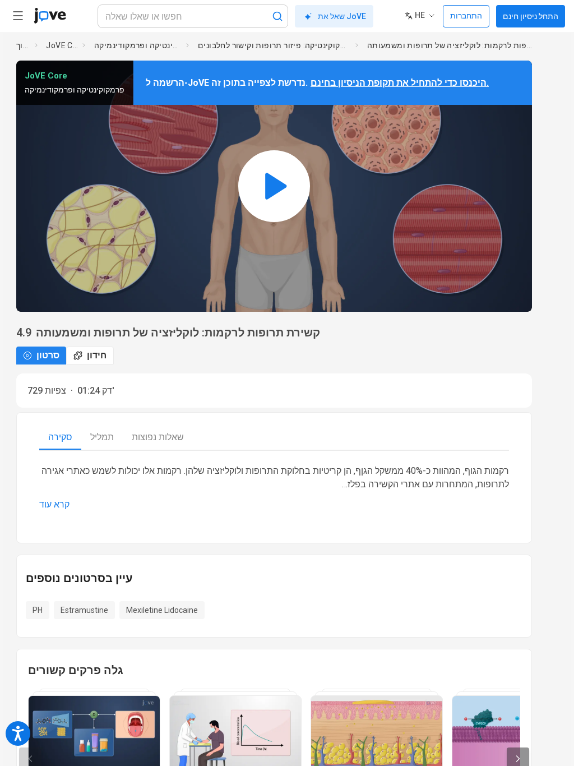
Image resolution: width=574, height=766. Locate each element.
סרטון (47, 355)
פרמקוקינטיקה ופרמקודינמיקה (138, 45)
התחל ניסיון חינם (530, 16)
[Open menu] (18, 16)
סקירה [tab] (60, 437)
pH (38, 610)
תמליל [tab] (102, 437)
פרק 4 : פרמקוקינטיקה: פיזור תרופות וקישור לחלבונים (274, 45)
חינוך (23, 45)
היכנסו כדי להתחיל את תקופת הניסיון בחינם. (400, 82)
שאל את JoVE (342, 16)
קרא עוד (54, 504)
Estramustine (84, 610)
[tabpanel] (274, 488)
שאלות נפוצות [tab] (158, 437)
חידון (97, 355)
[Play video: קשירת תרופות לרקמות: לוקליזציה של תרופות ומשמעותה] (274, 186)
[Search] (277, 16)
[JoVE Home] (50, 16)
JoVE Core (62, 45)
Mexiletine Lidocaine (162, 610)
